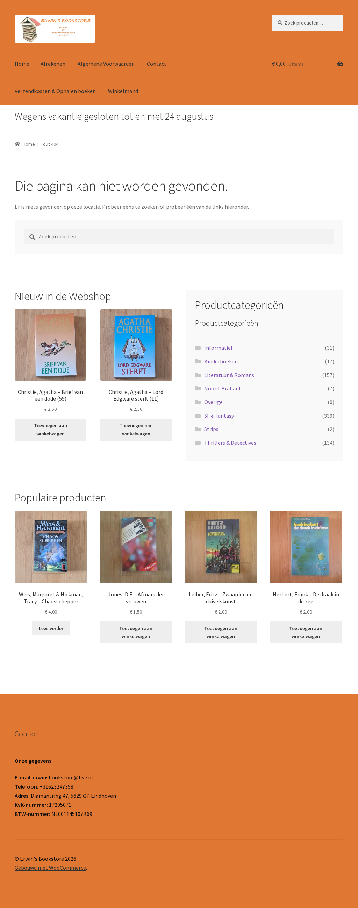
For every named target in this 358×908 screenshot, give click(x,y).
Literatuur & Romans (229, 375)
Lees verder (51, 628)
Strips (211, 428)
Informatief (218, 347)
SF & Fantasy (219, 415)
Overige (213, 402)
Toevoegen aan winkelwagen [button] (50, 429)
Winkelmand (123, 91)
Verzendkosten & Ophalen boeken (55, 91)
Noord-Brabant (222, 388)
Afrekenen (53, 63)
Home (22, 63)
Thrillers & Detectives (230, 442)
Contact (156, 63)
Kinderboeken (221, 361)
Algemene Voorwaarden (106, 63)
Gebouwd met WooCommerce (50, 867)
